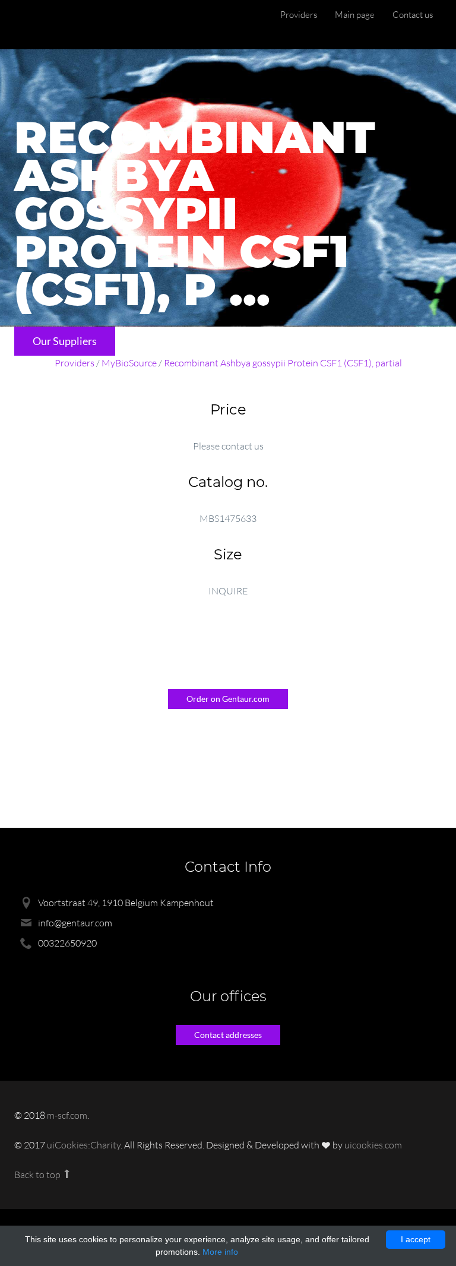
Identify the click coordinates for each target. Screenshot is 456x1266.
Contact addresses (228, 1035)
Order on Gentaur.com (228, 699)
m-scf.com (67, 1115)
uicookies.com (373, 1145)
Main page (355, 14)
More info (220, 1251)
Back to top (38, 1174)
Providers (298, 14)
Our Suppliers (65, 340)
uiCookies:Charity (84, 1145)
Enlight (70, 24)
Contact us (412, 14)
